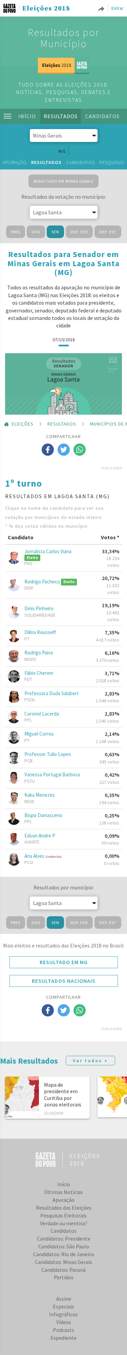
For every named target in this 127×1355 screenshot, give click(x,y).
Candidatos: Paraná (63, 1269)
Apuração (15, 162)
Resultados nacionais (64, 980)
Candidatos (102, 116)
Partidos (63, 1277)
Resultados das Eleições (63, 1207)
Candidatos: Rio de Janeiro (63, 1254)
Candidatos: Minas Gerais (63, 1262)
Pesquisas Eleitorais (63, 1215)
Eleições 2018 (46, 8)
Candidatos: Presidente (63, 1238)
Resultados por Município (63, 38)
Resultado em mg (64, 962)
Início (27, 116)
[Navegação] (7, 116)
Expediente (63, 1337)
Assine (63, 1298)
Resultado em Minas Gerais (63, 181)
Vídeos (63, 1322)
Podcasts (63, 1329)
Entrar (117, 8)
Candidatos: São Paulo (63, 1246)
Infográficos (63, 1314)
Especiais (63, 1306)
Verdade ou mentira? (63, 1223)
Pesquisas (111, 162)
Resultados (61, 116)
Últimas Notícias (63, 1192)
